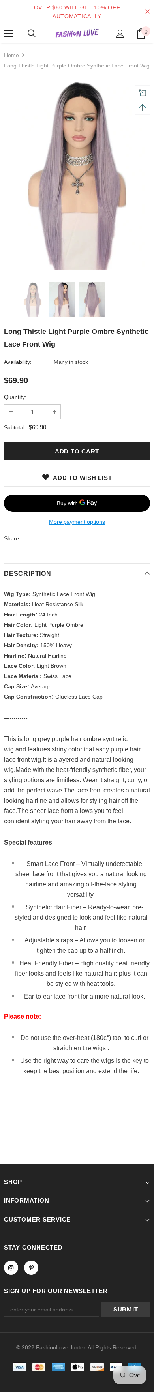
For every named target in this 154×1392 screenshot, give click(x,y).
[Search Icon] (32, 33)
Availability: (18, 362)
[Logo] (77, 33)
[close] (147, 12)
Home (11, 55)
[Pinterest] (31, 1268)
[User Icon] (120, 34)
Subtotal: (15, 427)
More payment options (77, 522)
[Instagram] (11, 1268)
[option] (77, 175)
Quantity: (15, 397)
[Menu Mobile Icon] (8, 33)
